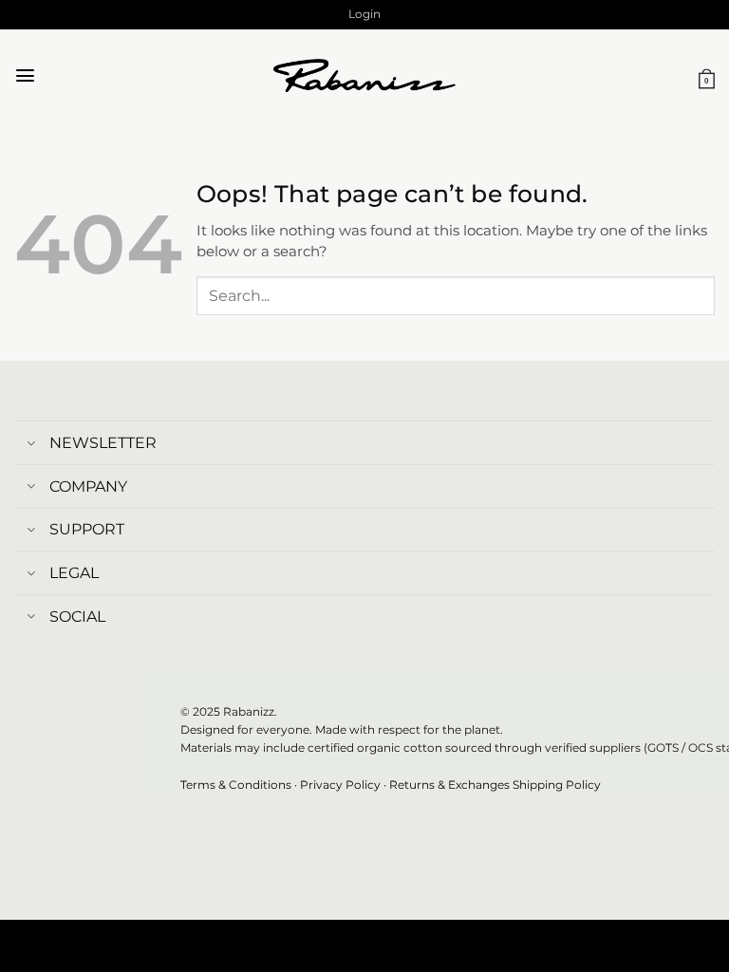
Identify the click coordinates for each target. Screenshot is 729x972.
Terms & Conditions (235, 784)
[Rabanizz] (364, 76)
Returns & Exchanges (449, 784)
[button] (364, 14)
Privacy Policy (340, 784)
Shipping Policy (557, 784)
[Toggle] (31, 444)
